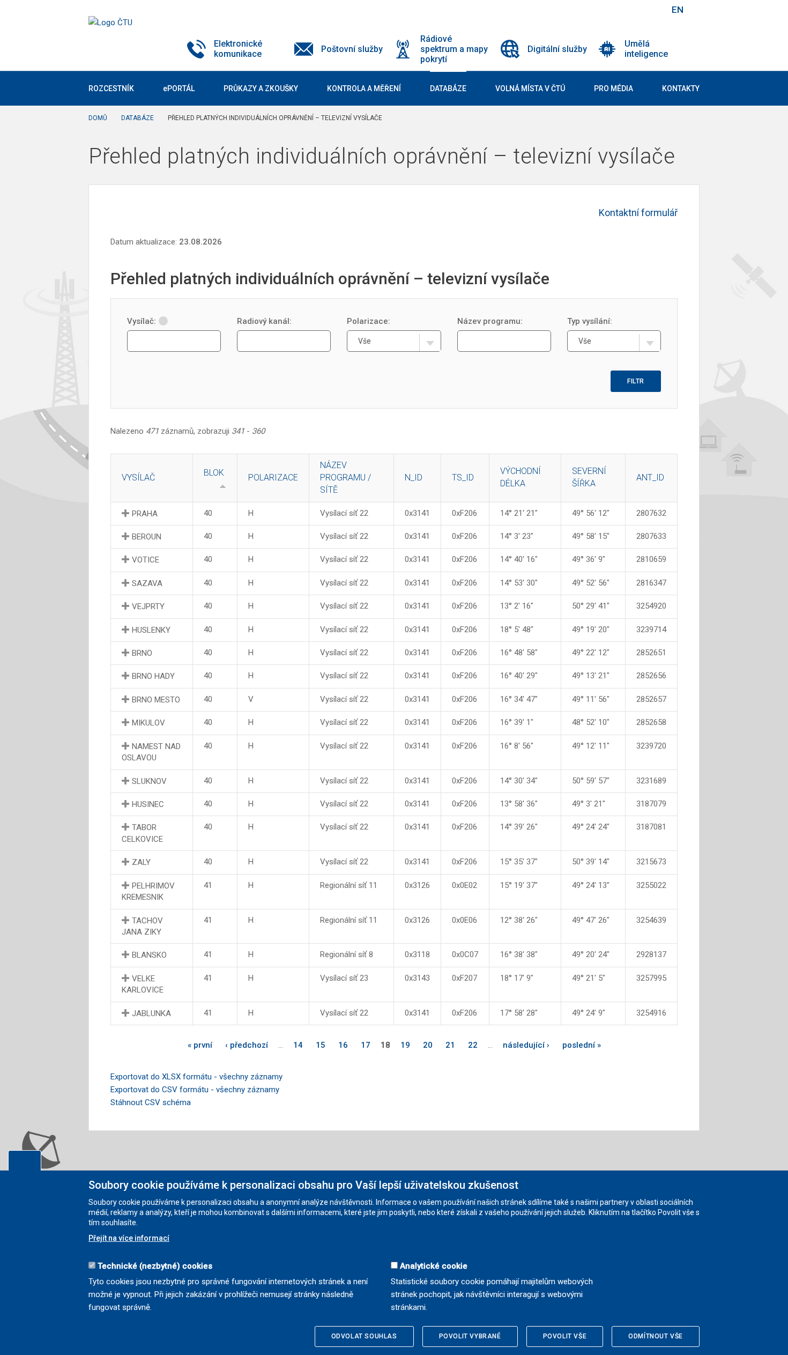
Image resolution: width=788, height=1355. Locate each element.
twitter (604, 9)
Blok (214, 473)
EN (677, 9)
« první (200, 1045)
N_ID (413, 477)
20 (428, 1045)
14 (298, 1045)
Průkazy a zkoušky (261, 88)
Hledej (650, 9)
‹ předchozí (246, 1045)
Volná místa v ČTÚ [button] (530, 88)
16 (343, 1045)
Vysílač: (141, 321)
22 (473, 1045)
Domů (97, 118)
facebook (586, 9)
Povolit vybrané (470, 1336)
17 (365, 1045)
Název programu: (490, 321)
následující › (526, 1045)
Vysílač (138, 477)
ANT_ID (650, 477)
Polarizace (273, 477)
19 (405, 1045)
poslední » (581, 1045)
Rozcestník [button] (111, 88)
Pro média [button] (613, 88)
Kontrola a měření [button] (364, 88)
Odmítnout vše (655, 1336)
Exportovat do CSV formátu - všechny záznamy (194, 1089)
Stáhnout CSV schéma (150, 1102)
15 (320, 1045)
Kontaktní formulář (638, 212)
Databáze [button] (448, 88)
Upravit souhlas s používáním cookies (24, 1160)
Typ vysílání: (589, 321)
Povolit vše (565, 1336)
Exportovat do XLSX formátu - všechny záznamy (196, 1077)
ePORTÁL (179, 88)
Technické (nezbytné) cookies (155, 1266)
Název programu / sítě (345, 477)
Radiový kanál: (264, 321)
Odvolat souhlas (364, 1336)
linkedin (623, 9)
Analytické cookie (433, 1266)
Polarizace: (368, 321)
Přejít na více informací (128, 1238)
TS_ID (463, 477)
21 (450, 1045)
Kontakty (681, 88)
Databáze (137, 118)
